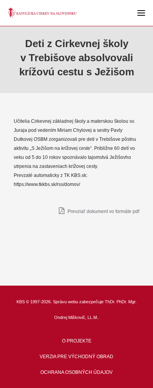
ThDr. (110, 301)
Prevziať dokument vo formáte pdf (102, 211)
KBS (20, 301)
